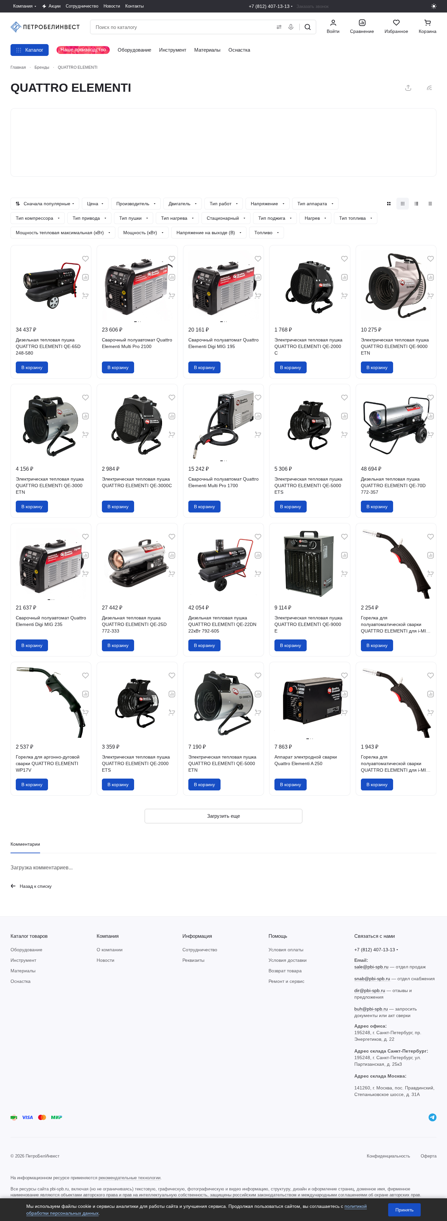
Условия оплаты (286, 949)
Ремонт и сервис (286, 981)
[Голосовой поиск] (292, 27)
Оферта (428, 1156)
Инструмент (23, 960)
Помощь (278, 936)
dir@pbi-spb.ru (369, 990)
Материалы (23, 970)
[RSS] (429, 88)
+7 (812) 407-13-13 (269, 6)
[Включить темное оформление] (433, 6)
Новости (105, 960)
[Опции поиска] (278, 27)
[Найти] (307, 27)
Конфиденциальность (388, 1156)
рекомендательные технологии (129, 1177)
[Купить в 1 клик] (85, 295)
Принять (404, 1209)
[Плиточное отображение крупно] (389, 204)
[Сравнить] (85, 277)
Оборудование (26, 949)
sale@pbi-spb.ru (371, 966)
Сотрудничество (199, 949)
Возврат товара (285, 970)
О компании (110, 949)
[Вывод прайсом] (430, 204)
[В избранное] (85, 259)
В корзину (31, 367)
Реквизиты (193, 960)
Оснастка (21, 981)
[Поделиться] (408, 88)
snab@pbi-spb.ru (372, 978)
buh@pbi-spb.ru (371, 1008)
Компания (108, 936)
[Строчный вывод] (416, 204)
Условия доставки (288, 960)
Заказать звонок (312, 6)
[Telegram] (432, 1117)
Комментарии (25, 844)
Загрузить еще (223, 816)
